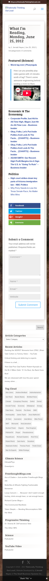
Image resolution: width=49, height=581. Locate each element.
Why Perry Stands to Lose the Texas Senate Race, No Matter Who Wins (24, 191)
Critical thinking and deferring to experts (20, 358)
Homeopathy (10, 415)
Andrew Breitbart (21, 392)
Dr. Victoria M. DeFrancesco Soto (18, 524)
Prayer (18, 432)
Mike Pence (38, 419)
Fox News (27, 410)
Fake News (9, 410)
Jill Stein (8, 419)
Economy (21, 406)
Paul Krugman (31, 428)
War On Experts (11, 450)
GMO (35, 410)
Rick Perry (34, 437)
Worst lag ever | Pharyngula (24, 65)
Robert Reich (10, 441)
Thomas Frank (25, 446)
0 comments (26, 51)
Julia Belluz (28, 419)
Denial (39, 401)
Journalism (17, 419)
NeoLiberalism (26, 424)
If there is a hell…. (12, 362)
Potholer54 (9, 432)
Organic (21, 428)
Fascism (18, 410)
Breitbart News (32, 397)
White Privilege (24, 450)
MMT (7, 424)
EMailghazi (31, 406)
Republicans (10, 437)
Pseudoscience (28, 432)
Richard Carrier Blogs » (14, 500)
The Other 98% (11, 528)
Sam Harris (21, 441)
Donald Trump (10, 406)
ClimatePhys (10, 462)
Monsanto (15, 424)
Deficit (32, 401)
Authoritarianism (35, 392)
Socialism (30, 441)
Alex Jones (9, 392)
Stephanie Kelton (11, 446)
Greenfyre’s (9, 466)
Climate (8, 401)
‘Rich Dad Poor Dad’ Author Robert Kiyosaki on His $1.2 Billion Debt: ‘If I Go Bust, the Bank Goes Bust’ (24, 370)
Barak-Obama (19, 397)
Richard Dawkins (23, 437)
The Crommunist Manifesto (15, 505)
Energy (39, 406)
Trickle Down (36, 446)
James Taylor (21, 415)
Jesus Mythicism (34, 415)
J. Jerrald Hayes (17, 47)
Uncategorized (14, 51)
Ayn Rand (9, 397)
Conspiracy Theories (20, 401)
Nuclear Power (11, 428)
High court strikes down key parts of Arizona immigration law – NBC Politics (24, 181)
